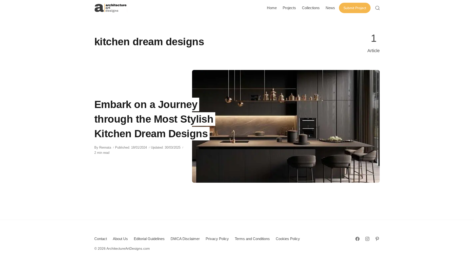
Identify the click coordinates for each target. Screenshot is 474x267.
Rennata (105, 147)
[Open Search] (377, 8)
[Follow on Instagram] (367, 238)
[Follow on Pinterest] (377, 238)
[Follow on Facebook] (357, 238)
